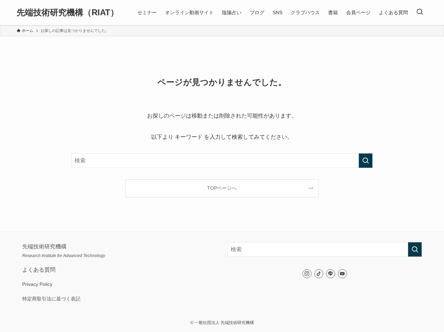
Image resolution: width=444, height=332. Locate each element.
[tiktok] (318, 273)
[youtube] (342, 273)
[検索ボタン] (419, 12)
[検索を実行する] (366, 160)
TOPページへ (222, 188)
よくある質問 (39, 270)
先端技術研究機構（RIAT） (68, 12)
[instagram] (306, 273)
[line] (330, 273)
